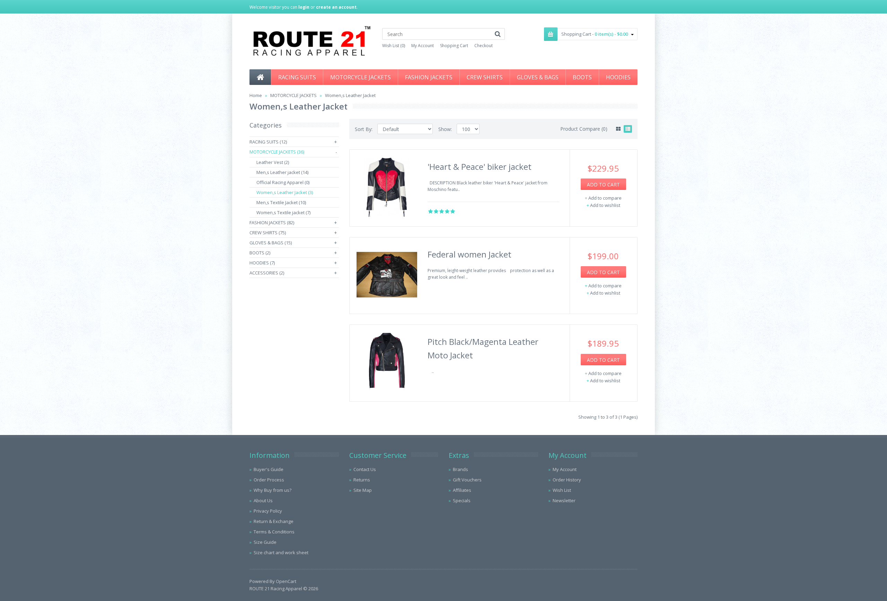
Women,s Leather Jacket (350, 95)
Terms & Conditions (274, 532)
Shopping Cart (454, 46)
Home (255, 95)
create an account (336, 7)
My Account (422, 46)
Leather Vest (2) (272, 162)
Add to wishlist (605, 205)
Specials (462, 500)
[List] (628, 129)
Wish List (562, 490)
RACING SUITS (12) (268, 142)
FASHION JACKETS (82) (271, 222)
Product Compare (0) (583, 128)
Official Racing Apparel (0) (282, 182)
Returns (361, 480)
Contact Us (364, 469)
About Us (263, 500)
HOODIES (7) (262, 263)
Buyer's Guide (268, 469)
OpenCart (286, 581)
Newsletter (564, 500)
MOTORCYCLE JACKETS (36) (276, 152)
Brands (460, 469)
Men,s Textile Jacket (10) (281, 202)
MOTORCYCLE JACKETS (293, 95)
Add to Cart (603, 184)
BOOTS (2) (259, 253)
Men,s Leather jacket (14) (282, 172)
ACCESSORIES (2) (266, 273)
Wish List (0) (393, 46)
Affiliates (462, 490)
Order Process (269, 480)
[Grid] (618, 129)
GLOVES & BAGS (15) (270, 242)
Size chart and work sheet (281, 552)
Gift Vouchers (467, 480)
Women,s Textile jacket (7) (283, 212)
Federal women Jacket (469, 254)
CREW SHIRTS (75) (267, 232)
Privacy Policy (268, 511)
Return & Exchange (273, 521)
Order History (567, 480)
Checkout (483, 46)
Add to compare (605, 198)
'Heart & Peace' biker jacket (480, 166)
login (303, 7)
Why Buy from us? (272, 490)
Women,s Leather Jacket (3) (284, 192)
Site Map (362, 490)
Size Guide (265, 542)
